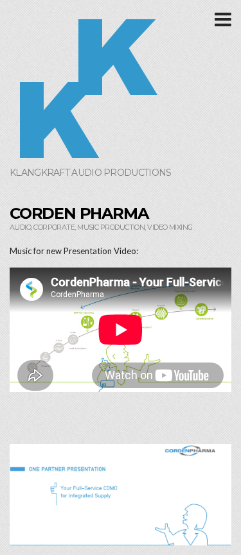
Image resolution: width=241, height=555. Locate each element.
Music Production (111, 227)
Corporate (54, 227)
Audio (20, 227)
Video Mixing (169, 227)
